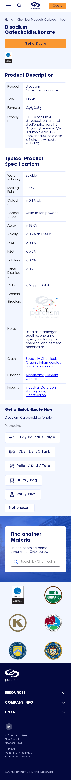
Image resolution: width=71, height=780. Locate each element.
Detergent (49, 387)
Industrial (32, 387)
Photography (35, 391)
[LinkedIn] (9, 727)
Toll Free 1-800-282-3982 (18, 757)
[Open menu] (8, 6)
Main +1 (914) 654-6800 (18, 753)
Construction (36, 395)
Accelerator (35, 375)
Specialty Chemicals (41, 359)
